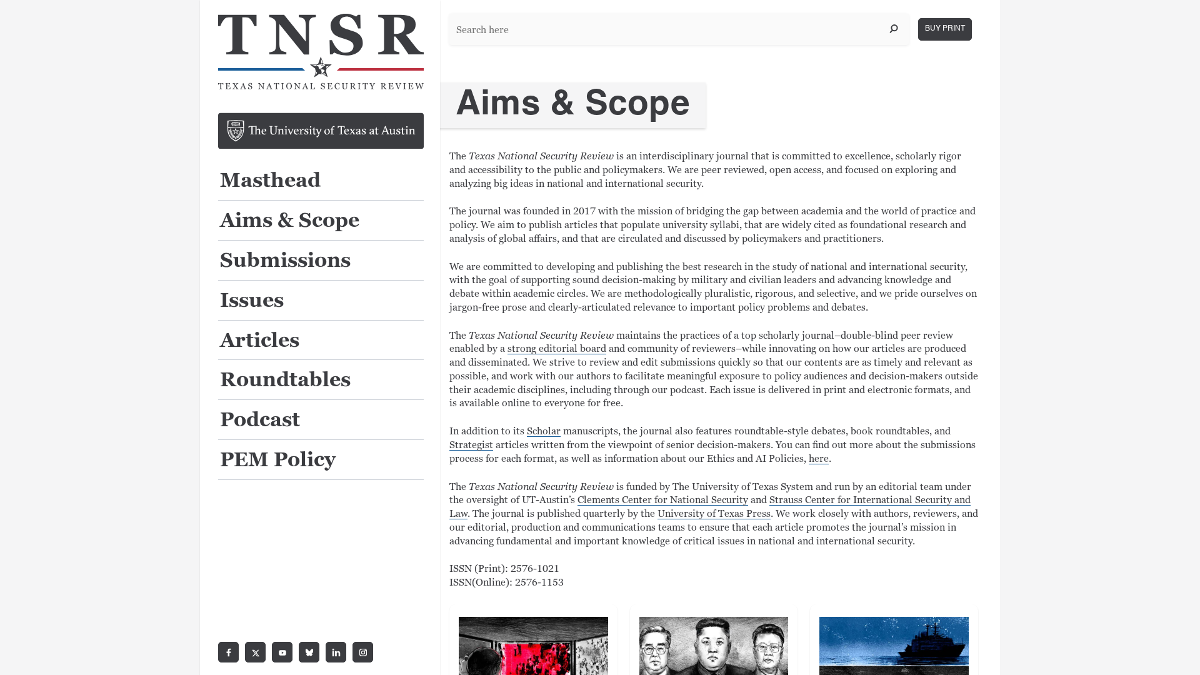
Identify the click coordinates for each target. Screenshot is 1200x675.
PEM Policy (278, 460)
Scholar (544, 431)
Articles (259, 341)
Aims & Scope (289, 221)
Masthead (270, 181)
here (819, 458)
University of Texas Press (714, 514)
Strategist (471, 445)
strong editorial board (557, 348)
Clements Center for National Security (663, 500)
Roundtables (285, 380)
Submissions (285, 261)
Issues (252, 301)
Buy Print (945, 28)
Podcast (260, 420)
